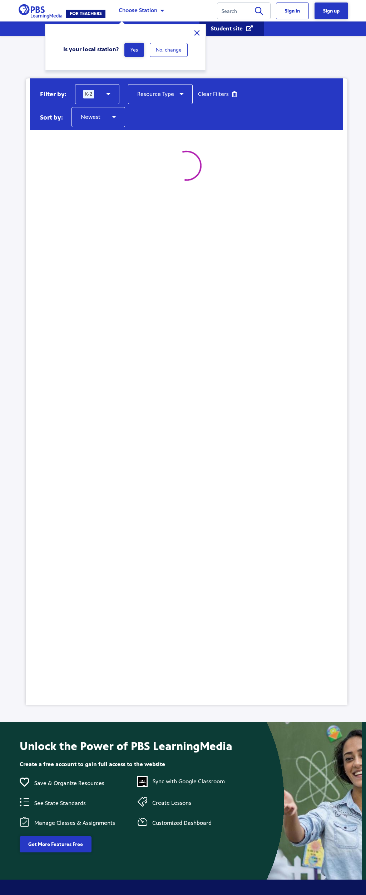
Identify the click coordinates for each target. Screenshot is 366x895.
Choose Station (138, 10)
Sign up (331, 11)
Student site (227, 28)
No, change (169, 50)
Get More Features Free (55, 844)
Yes (134, 50)
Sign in (292, 11)
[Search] (259, 12)
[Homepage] (42, 10)
